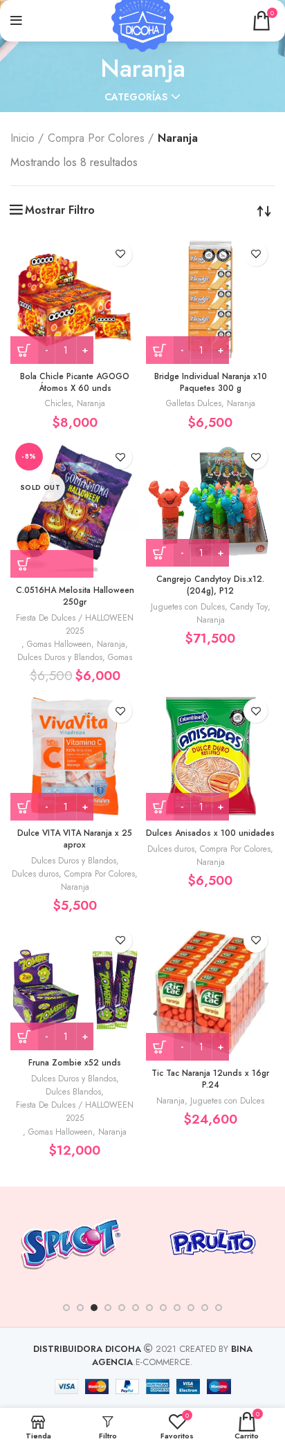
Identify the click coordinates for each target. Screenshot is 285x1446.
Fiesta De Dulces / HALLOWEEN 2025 (75, 624)
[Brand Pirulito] (213, 1241)
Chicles (58, 403)
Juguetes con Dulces (188, 607)
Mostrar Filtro (60, 210)
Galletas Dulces (193, 403)
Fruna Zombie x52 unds (74, 1062)
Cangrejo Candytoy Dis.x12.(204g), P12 (210, 585)
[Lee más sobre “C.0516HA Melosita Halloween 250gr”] (51, 564)
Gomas (120, 657)
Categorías (135, 97)
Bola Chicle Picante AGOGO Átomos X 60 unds (74, 382)
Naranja (91, 403)
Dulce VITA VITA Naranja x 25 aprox (74, 839)
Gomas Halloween (59, 644)
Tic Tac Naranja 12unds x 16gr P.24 (210, 1079)
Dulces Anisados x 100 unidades (210, 833)
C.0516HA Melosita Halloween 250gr (75, 596)
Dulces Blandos (73, 1092)
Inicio (22, 138)
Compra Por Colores (96, 138)
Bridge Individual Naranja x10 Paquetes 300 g (210, 382)
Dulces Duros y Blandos (59, 657)
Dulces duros (35, 874)
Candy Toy (249, 607)
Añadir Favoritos (120, 254)
